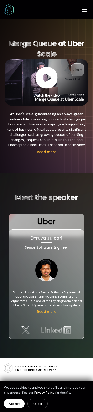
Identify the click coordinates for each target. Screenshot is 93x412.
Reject (37, 404)
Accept (14, 404)
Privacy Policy (44, 392)
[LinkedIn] (56, 330)
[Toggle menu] (84, 10)
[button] (46, 82)
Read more (46, 151)
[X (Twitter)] (25, 330)
